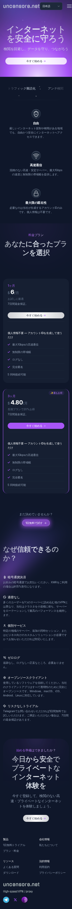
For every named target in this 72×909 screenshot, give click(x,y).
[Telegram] (6, 900)
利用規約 (44, 866)
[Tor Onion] (25, 900)
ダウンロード (11, 872)
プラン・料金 (11, 850)
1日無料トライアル (14, 845)
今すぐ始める (36, 61)
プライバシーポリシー (52, 872)
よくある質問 (11, 866)
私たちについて (48, 845)
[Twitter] (15, 900)
